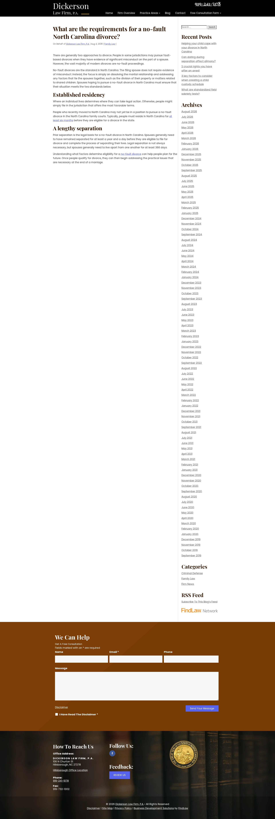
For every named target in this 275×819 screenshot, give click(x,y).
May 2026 (187, 127)
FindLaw (183, 808)
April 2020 (187, 518)
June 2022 (187, 379)
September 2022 (191, 363)
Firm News (187, 584)
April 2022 (187, 389)
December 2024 (191, 218)
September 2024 (191, 234)
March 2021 (188, 459)
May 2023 (187, 320)
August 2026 (189, 111)
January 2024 (190, 277)
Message (61, 668)
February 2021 (189, 464)
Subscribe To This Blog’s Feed (199, 601)
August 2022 (189, 368)
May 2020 (187, 512)
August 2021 (188, 432)
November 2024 (191, 224)
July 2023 (187, 309)
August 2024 (189, 240)
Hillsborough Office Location (70, 770)
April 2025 (187, 197)
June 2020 (187, 507)
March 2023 (188, 330)
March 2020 (188, 523)
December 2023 (191, 282)
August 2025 (189, 175)
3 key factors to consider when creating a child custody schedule (196, 80)
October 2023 (189, 293)
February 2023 (190, 336)
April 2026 (187, 133)
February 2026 (190, 143)
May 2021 (186, 448)
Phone (168, 652)
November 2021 (190, 416)
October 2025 (189, 165)
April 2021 (186, 454)
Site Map (107, 808)
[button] (272, 798)
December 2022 (191, 347)
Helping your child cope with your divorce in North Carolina (198, 47)
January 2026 (189, 149)
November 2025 (191, 159)
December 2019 (191, 539)
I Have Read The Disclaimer (78, 714)
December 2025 (191, 154)
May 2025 (187, 191)
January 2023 (189, 341)
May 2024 (187, 256)
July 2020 (187, 502)
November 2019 (190, 545)
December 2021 (190, 411)
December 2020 (191, 475)
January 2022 (189, 405)
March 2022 (188, 395)
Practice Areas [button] (149, 13)
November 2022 (191, 352)
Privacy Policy (123, 808)
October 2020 (189, 486)
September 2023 (191, 298)
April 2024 (187, 261)
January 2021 (189, 470)
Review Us (120, 775)
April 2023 (187, 325)
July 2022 (187, 373)
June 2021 (187, 443)
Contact (180, 13)
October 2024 (190, 229)
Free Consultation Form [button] (204, 13)
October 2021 (189, 421)
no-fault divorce (131, 154)
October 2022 (189, 357)
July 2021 (186, 438)
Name (59, 652)
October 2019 (189, 550)
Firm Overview (126, 13)
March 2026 (188, 138)
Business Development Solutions (154, 808)
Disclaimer (61, 707)
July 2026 (187, 117)
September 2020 (191, 491)
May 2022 (187, 384)
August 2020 (189, 496)
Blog (167, 13)
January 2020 (189, 534)
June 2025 (187, 186)
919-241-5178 (208, 3)
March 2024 (188, 266)
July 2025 (187, 181)
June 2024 (187, 250)
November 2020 (191, 480)
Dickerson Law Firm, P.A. (77, 43)
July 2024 (187, 245)
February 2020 (190, 528)
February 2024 (190, 272)
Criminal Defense (192, 573)
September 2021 (191, 427)
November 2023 (191, 288)
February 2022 (190, 400)
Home (109, 13)
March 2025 (188, 202)
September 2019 (191, 555)
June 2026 (187, 122)
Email (114, 652)
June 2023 (187, 314)
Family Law (109, 43)
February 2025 (190, 208)
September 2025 (191, 170)
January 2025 (189, 213)
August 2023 (189, 304)
